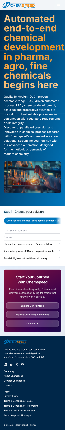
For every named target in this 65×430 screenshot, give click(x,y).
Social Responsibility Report (18, 415)
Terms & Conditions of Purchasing (21, 405)
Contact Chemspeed (14, 380)
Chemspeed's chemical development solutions (32, 220)
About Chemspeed (13, 375)
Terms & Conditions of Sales (18, 400)
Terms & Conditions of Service (19, 410)
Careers (8, 385)
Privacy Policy (11, 396)
